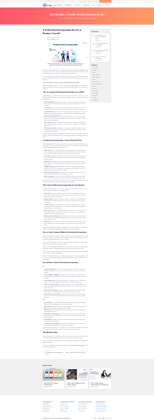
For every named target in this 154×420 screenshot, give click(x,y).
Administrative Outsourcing (101, 405)
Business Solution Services (83, 408)
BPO (93, 72)
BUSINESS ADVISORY (57, 5)
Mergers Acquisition (64, 409)
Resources (77, 5)
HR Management (46, 403)
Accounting (94, 67)
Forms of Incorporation (64, 408)
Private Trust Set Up (64, 405)
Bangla (94, 70)
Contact (107, 5)
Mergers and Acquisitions (97, 83)
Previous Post (54, 353)
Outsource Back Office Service (101, 406)
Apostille (100, 5)
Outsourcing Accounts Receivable (102, 409)
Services (94, 95)
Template (94, 99)
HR (93, 5)
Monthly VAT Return (47, 409)
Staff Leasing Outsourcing (100, 403)
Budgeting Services (81, 411)
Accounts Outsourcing (82, 406)
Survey (94, 97)
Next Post (75, 352)
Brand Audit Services (82, 409)
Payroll (94, 88)
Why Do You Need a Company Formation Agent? (100, 57)
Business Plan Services (64, 406)
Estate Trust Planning (82, 405)
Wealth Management (46, 405)
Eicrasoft (50, 39)
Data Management (96, 77)
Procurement (95, 90)
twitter (46, 1)
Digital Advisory (46, 411)
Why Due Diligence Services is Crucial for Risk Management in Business (100, 37)
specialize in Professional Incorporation (76, 345)
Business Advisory (96, 74)
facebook (44, 1)
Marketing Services (46, 408)
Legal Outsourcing (63, 411)
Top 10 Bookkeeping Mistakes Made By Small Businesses (101, 44)
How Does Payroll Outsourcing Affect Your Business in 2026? (101, 51)
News (93, 86)
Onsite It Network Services (101, 408)
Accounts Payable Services (101, 411)
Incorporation (68, 5)
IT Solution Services (64, 403)
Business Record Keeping (47, 406)
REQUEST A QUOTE (106, 1)
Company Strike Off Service (83, 403)
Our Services (86, 5)
